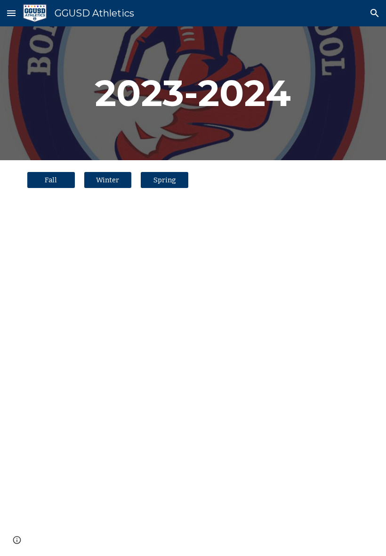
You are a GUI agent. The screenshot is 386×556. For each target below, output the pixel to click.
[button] (11, 13)
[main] (193, 93)
